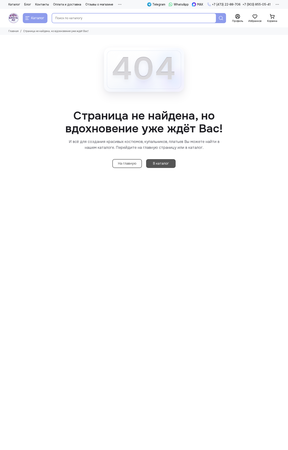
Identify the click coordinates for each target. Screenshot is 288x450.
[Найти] (221, 18)
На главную (127, 163)
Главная (13, 31)
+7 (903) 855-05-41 (257, 4)
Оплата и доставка (67, 4)
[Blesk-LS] (13, 18)
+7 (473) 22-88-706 (226, 4)
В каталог (161, 163)
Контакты (42, 4)
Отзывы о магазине (99, 4)
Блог (27, 4)
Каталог (14, 4)
